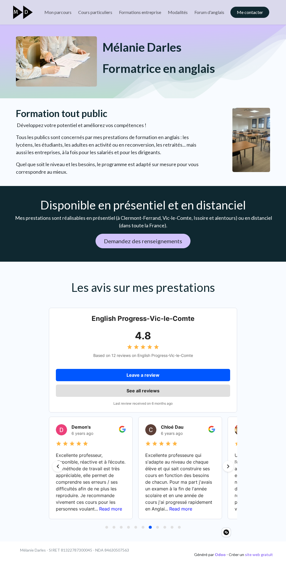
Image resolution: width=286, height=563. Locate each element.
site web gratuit (259, 554)
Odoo (221, 554)
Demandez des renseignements (143, 241)
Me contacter (250, 12)
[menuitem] (58, 12)
